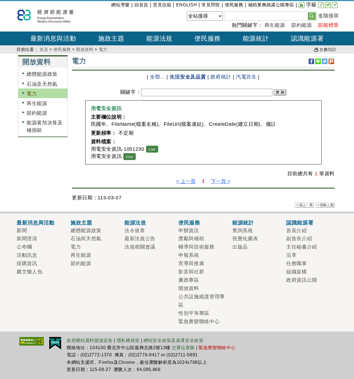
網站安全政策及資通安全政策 (174, 340)
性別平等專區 (193, 313)
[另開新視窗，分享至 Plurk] (331, 61)
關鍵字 (128, 92)
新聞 (22, 230)
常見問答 (211, 4)
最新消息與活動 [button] (53, 38)
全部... (157, 77)
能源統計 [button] (256, 38)
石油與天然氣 (86, 238)
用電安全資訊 (106, 108)
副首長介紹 (299, 238)
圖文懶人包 (29, 272)
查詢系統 (242, 230)
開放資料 (84, 49)
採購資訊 (27, 263)
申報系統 (188, 255)
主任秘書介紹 (301, 247)
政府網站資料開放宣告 (90, 340)
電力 (103, 49)
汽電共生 (246, 77)
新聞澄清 (27, 238)
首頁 (44, 49)
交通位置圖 (183, 347)
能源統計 (243, 222)
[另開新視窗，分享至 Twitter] (324, 61)
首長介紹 (296, 230)
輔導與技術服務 (196, 247)
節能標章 (328, 25)
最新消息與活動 (36, 222)
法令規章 (134, 230)
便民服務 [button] (207, 38)
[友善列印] (324, 49)
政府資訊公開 (301, 280)
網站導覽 (120, 4)
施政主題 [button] (111, 38)
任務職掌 (296, 263)
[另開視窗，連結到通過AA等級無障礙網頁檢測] (31, 341)
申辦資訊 (188, 230)
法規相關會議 (139, 247)
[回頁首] (325, 205)
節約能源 (301, 25)
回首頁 (141, 4)
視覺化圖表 (245, 238)
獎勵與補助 (191, 238)
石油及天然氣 (42, 84)
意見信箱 (162, 4)
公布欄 (24, 247)
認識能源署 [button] (307, 38)
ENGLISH (186, 4)
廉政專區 (188, 280)
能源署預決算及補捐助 (45, 126)
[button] (312, 16)
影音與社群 (191, 272)
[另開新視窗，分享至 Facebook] (311, 61)
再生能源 (274, 25)
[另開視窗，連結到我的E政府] (55, 343)
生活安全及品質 (188, 77)
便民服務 (234, 4)
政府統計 (220, 77)
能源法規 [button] (159, 38)
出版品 (240, 247)
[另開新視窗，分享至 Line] (318, 61)
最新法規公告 (139, 238)
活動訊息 (27, 255)
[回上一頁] (304, 205)
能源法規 (135, 222)
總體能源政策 (42, 74)
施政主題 (81, 222)
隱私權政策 (128, 340)
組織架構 (296, 272)
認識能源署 (299, 222)
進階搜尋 (328, 16)
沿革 (291, 255)
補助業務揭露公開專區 (271, 4)
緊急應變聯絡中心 (199, 321)
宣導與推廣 (191, 263)
